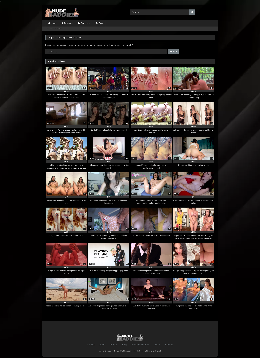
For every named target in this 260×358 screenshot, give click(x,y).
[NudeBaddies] (62, 12)
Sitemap (169, 345)
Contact (91, 345)
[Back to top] (252, 350)
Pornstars (68, 23)
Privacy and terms (140, 345)
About (102, 345)
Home (53, 23)
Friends (113, 345)
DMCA (157, 345)
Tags (101, 23)
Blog (124, 345)
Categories (85, 23)
